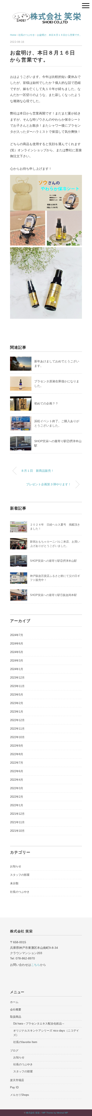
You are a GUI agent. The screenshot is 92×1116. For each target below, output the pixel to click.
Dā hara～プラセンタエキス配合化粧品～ (39, 1023)
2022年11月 (17, 728)
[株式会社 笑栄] (46, 12)
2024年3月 (16, 660)
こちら (35, 964)
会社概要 (15, 1009)
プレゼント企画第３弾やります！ (48, 484)
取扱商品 (15, 1016)
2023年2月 (16, 703)
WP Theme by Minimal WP (55, 1113)
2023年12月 (17, 677)
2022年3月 (16, 788)
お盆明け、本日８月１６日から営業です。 (59, 35)
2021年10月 (17, 830)
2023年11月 (17, 686)
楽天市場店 (17, 1080)
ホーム (14, 1002)
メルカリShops (19, 1094)
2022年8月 (16, 754)
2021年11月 (17, 822)
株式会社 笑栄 (33, 1113)
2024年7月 (16, 635)
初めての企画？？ (46, 403)
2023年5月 (16, 694)
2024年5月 (16, 652)
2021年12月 (17, 813)
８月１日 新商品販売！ (37, 470)
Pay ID (14, 1087)
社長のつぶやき (20, 891)
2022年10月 (17, 737)
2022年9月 (16, 745)
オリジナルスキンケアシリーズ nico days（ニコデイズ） (46, 1033)
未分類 (14, 883)
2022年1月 (16, 805)
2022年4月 (16, 779)
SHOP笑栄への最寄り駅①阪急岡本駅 (53, 595)
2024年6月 (16, 643)
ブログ (14, 1050)
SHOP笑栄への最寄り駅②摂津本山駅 (53, 560)
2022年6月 (16, 771)
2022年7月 (16, 762)
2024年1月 (16, 669)
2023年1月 (16, 711)
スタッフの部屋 (20, 874)
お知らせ (15, 866)
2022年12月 (17, 720)
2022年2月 (16, 796)
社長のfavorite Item (25, 1042)
